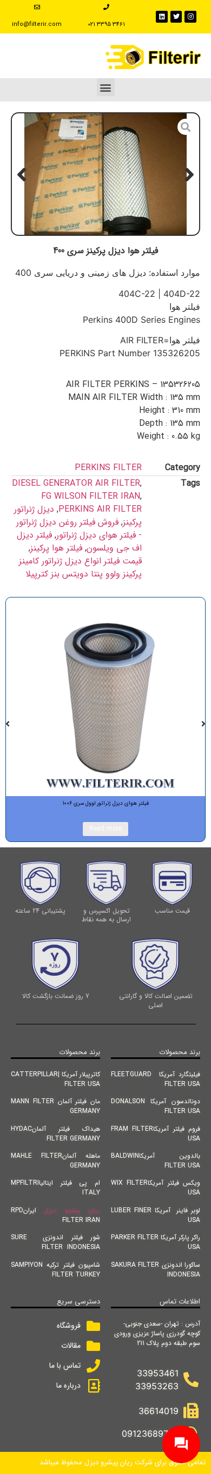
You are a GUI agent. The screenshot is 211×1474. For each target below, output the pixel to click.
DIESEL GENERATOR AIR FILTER (76, 483)
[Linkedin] (162, 17)
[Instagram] (190, 17)
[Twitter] (176, 17)
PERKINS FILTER (108, 467)
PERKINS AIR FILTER (100, 509)
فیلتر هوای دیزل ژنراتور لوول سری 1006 (106, 803)
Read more (105, 829)
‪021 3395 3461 (106, 24)
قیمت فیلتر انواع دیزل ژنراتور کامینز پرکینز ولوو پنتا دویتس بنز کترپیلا (80, 567)
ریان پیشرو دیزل (72, 1210)
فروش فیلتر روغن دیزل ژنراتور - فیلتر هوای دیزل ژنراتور (79, 528)
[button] (106, 87)
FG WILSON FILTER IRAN (90, 496)
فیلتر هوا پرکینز (56, 548)
